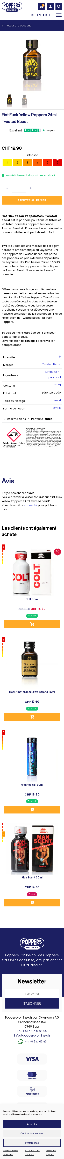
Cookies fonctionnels (32, 1133)
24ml (57, 385)
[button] (32, 419)
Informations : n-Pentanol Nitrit (29, 419)
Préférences (32, 1142)
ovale (57, 408)
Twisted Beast (51, 364)
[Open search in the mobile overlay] (58, 6)
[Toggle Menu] (59, 15)
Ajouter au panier (31, 200)
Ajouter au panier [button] (32, 624)
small (57, 400)
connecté (30, 505)
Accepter (32, 1124)
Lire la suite (32, 902)
